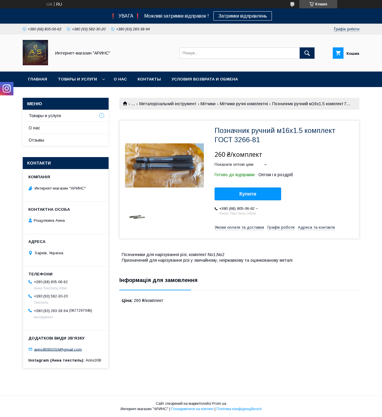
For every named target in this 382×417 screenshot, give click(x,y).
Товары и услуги (77, 79)
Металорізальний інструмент (167, 103)
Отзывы (36, 140)
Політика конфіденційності (239, 409)
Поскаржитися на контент (192, 409)
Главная (37, 79)
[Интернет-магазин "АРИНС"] (35, 63)
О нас (120, 79)
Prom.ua (219, 404)
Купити (247, 193)
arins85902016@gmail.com (58, 349)
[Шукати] (307, 53)
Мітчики (208, 103)
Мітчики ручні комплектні (244, 103)
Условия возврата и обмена (205, 79)
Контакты (149, 79)
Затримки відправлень (242, 15)
